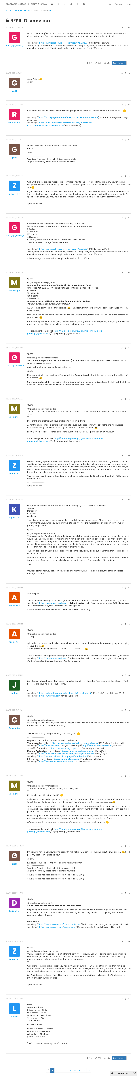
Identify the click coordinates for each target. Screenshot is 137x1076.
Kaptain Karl (14, 517)
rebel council (14, 122)
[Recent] (58, 4)
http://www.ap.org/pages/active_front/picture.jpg (74, 743)
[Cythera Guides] (84, 4)
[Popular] (64, 4)
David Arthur (14, 911)
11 (84, 1070)
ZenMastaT (14, 194)
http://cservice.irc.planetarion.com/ (56, 761)
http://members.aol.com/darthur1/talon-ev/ (60, 924)
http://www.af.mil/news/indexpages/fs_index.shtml (63, 756)
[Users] (71, 4)
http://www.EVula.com (49, 696)
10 (80, 1070)
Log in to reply (118, 63)
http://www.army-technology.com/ (77, 751)
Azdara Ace (14, 605)
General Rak (14, 728)
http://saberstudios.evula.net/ (53, 603)
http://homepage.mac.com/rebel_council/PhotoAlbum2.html (68, 117)
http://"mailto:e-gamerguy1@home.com (74, 331)
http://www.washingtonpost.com (66, 748)
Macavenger (14, 290)
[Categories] (51, 4)
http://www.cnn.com (49, 745)
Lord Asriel (14, 1016)
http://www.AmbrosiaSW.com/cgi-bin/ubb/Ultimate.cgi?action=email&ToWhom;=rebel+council (59, 124)
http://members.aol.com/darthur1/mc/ (57, 927)
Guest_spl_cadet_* (15, 45)
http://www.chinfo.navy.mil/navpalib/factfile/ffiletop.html (66, 753)
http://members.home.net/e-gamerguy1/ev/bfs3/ (63, 43)
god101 (14, 91)
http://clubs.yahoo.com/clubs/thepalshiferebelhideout (65, 693)
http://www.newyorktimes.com (97, 745)
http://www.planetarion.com (66, 759)
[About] (77, 4)
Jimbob (14, 693)
